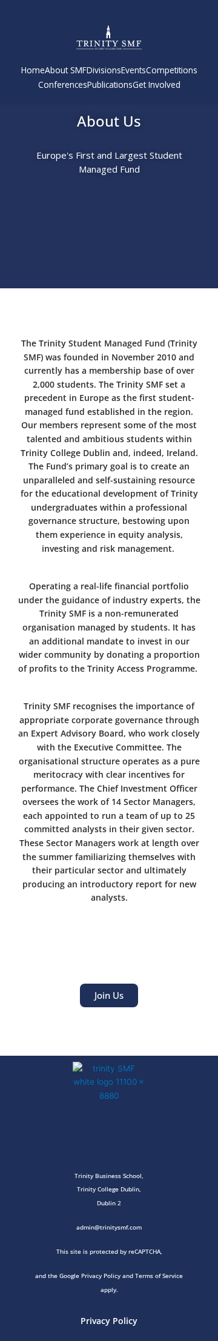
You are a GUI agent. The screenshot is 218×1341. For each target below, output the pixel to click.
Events (133, 70)
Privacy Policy (109, 1320)
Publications (110, 84)
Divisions (104, 70)
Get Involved (156, 84)
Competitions (171, 70)
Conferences (62, 84)
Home (33, 70)
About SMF (66, 70)
